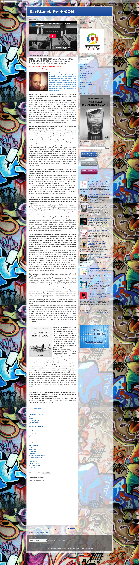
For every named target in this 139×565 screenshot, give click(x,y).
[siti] (89, 157)
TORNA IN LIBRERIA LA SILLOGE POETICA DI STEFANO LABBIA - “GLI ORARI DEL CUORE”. (98, 183)
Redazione (83, 68)
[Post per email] (39, 472)
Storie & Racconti (85, 82)
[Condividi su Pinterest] (50, 473)
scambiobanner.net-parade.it (87, 317)
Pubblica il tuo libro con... (87, 84)
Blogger (90, 548)
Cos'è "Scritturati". (85, 66)
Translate (62, 540)
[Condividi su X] (46, 473)
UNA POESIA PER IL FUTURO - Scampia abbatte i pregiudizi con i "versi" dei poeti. (98, 270)
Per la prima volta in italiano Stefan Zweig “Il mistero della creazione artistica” (98, 207)
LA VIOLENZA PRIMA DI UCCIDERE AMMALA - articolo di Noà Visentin (99, 219)
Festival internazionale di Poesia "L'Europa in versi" (97, 231)
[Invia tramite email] (42, 473)
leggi (73, 343)
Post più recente (35, 529)
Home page (52, 529)
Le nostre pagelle (85, 71)
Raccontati (83, 77)
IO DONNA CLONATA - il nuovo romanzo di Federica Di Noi (97, 282)
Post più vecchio (69, 529)
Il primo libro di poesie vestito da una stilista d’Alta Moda (99, 195)
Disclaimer (83, 89)
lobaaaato (77, 548)
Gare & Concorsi (85, 80)
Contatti (82, 86)
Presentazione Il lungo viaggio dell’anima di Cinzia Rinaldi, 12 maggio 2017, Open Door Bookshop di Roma (99, 257)
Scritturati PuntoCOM (52, 11)
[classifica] (94, 348)
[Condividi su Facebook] (48, 473)
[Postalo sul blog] (44, 473)
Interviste (83, 75)
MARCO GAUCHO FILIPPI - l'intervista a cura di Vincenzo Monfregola (97, 243)
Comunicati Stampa (86, 73)
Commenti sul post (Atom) (42, 532)
